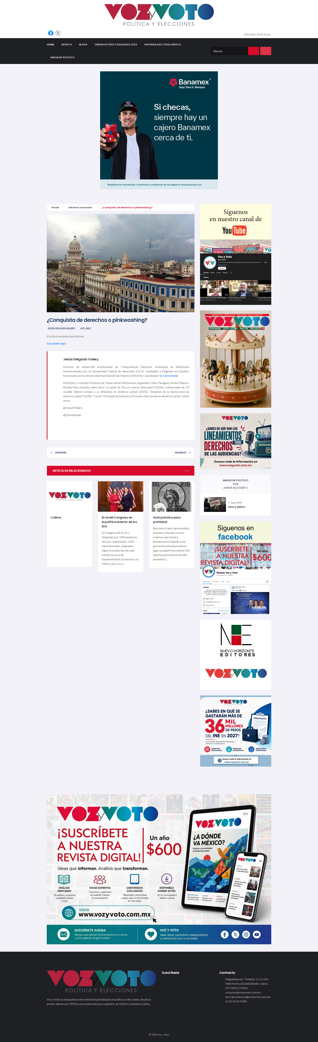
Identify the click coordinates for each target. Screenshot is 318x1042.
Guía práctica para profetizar (167, 519)
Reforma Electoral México (162, 44)
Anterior (60, 452)
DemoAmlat (170, 375)
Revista (66, 44)
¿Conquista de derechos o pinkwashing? (97, 320)
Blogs (83, 44)
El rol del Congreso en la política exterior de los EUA (119, 521)
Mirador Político (62, 57)
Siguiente (180, 452)
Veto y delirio (236, 507)
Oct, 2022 (85, 328)
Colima (56, 518)
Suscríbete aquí (56, 343)
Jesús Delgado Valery (61, 328)
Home (52, 44)
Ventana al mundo (80, 207)
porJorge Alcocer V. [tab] (235, 484)
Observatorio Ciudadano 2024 (116, 44)
